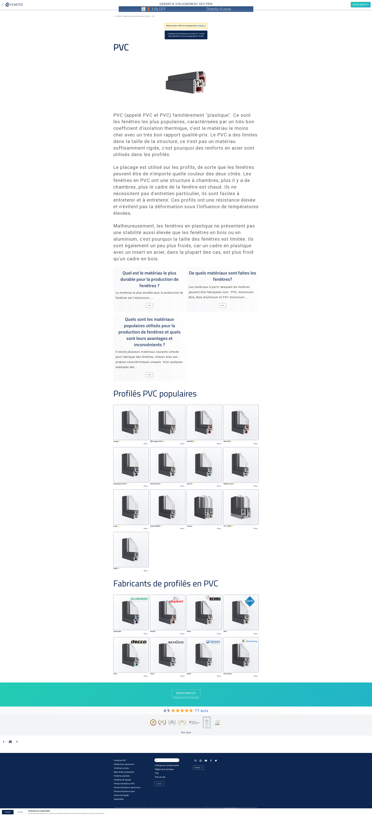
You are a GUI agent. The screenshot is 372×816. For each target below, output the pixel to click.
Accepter (8, 812)
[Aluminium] (17, 742)
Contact (159, 784)
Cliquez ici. (202, 25)
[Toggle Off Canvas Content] (2, 4)
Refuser (20, 812)
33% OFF (158, 9)
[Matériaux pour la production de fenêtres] (3, 742)
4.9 (186, 710)
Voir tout (186, 732)
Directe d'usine (218, 9)
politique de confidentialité (230, 807)
